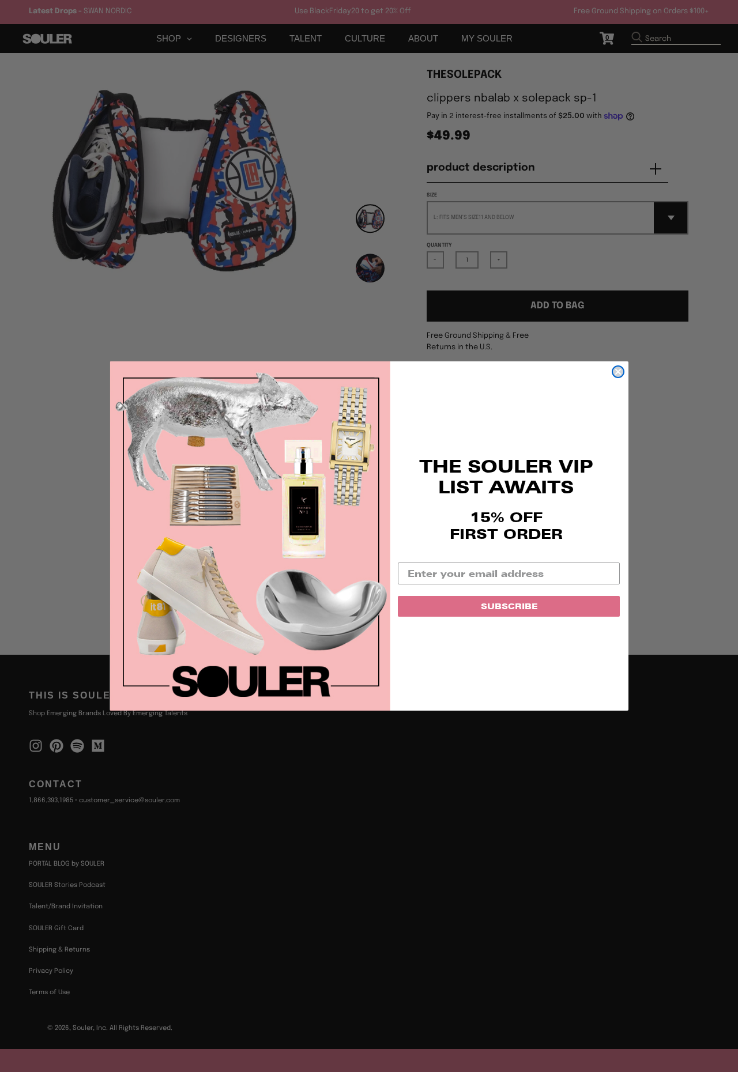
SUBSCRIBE (509, 606)
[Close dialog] (618, 372)
